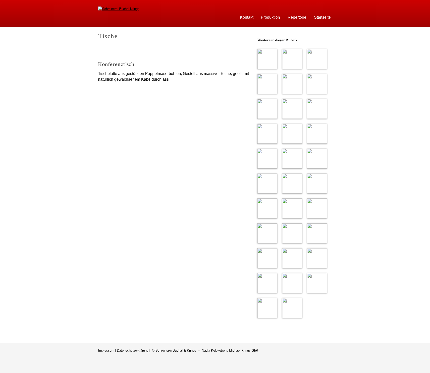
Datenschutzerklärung (132, 350)
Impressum (106, 350)
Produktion (270, 17)
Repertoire (297, 17)
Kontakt (246, 17)
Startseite (322, 17)
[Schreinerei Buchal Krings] (118, 9)
